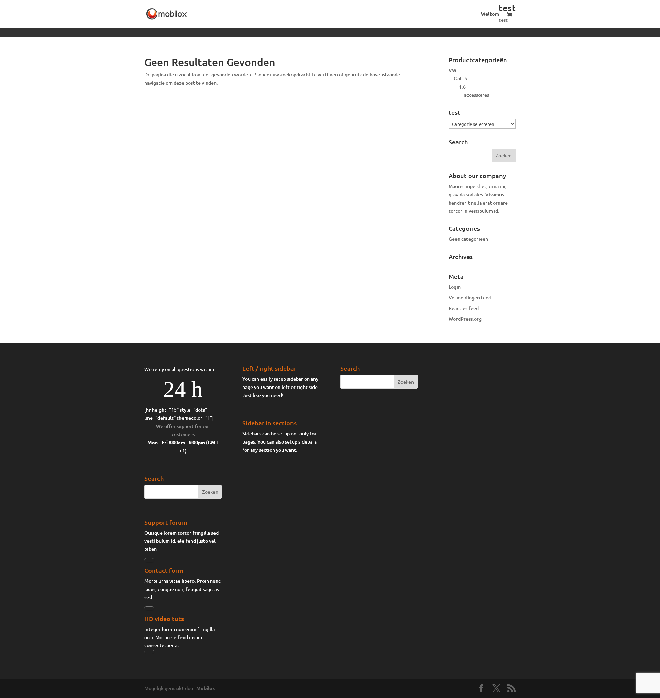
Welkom (490, 14)
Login (455, 287)
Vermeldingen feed (470, 297)
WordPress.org (465, 319)
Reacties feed (464, 308)
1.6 (462, 87)
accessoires (476, 94)
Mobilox (205, 688)
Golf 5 (460, 78)
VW (452, 70)
